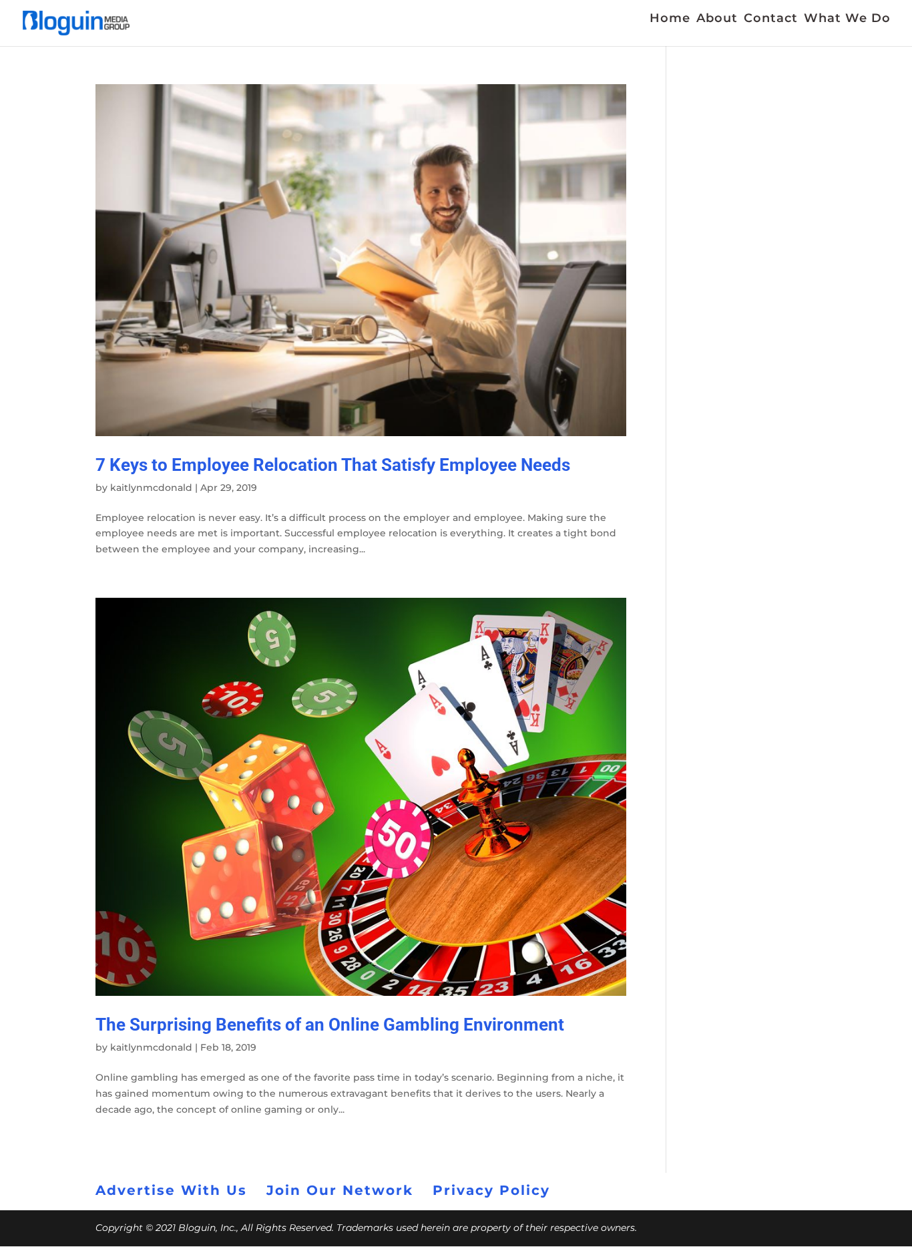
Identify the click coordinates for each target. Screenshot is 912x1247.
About (717, 19)
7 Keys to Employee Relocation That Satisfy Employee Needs (332, 465)
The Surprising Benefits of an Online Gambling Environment (329, 1025)
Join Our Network (339, 1190)
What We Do (847, 19)
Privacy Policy (491, 1190)
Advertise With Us (171, 1190)
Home (670, 19)
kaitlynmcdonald (151, 488)
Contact (771, 19)
